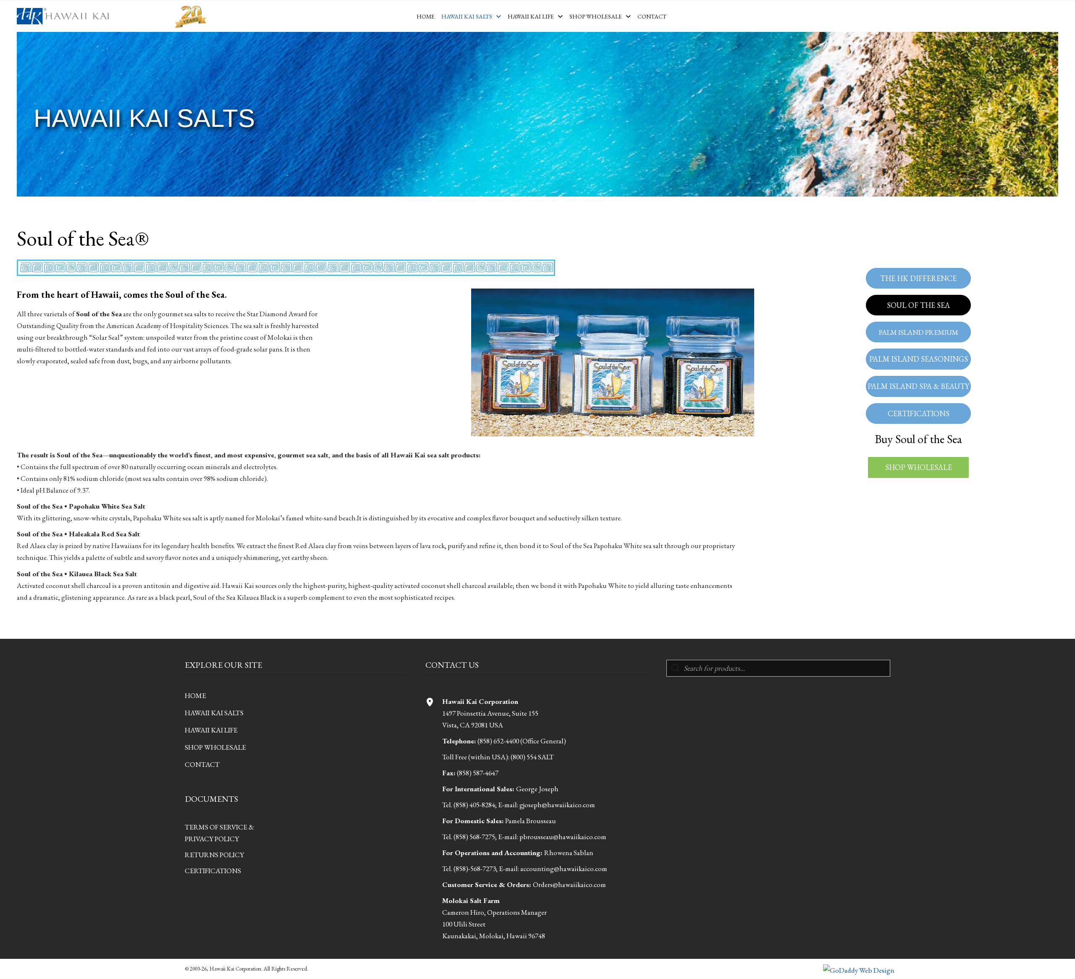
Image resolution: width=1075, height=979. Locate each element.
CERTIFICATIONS (213, 870)
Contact (202, 764)
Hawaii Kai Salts (214, 712)
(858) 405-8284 (474, 804)
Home (195, 695)
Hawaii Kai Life (211, 730)
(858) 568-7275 (474, 836)
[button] (918, 467)
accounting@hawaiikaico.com (563, 868)
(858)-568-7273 (475, 868)
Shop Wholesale (215, 747)
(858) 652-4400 (498, 740)
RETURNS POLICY (214, 854)
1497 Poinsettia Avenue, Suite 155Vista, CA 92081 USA (490, 713)
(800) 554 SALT (532, 756)
